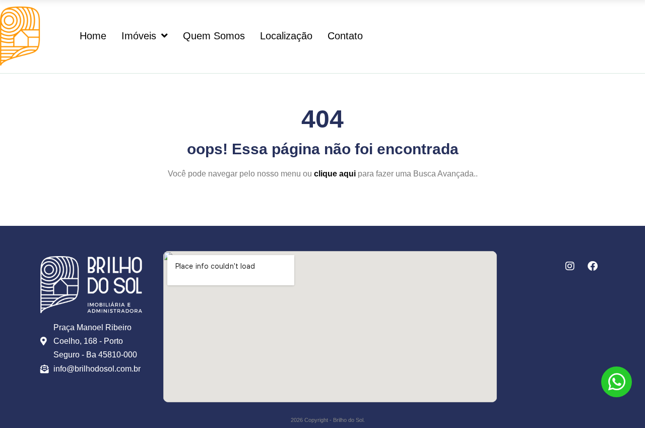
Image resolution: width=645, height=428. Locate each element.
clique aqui (335, 173)
